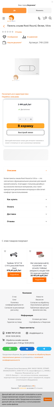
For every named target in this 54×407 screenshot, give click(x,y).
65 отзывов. (38, 388)
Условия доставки (39, 319)
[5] (12, 32)
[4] (10, 32)
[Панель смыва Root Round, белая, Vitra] (27, 66)
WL (34, 386)
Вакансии (39, 300)
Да (14, 10)
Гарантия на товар (14, 322)
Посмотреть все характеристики (15, 94)
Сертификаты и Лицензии (39, 322)
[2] (5, 32)
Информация (27, 315)
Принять (47, 399)
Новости (39, 297)
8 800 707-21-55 (13, 333)
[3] (8, 32)
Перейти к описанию (10, 97)
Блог (14, 300)
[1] (3, 32)
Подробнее (14, 274)
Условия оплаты (14, 319)
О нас (14, 297)
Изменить (39, 10)
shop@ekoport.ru (36, 333)
